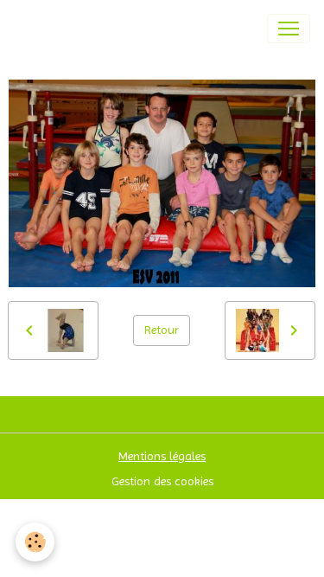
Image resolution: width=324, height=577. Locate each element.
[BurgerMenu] (288, 28)
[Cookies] (35, 542)
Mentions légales (162, 456)
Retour (161, 330)
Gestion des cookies (162, 481)
